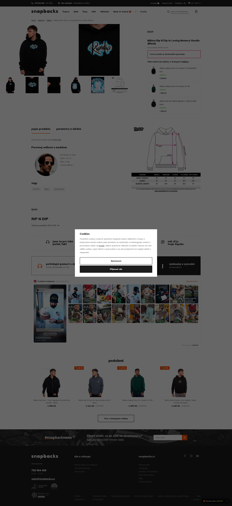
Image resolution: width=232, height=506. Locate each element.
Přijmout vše (116, 269)
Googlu (101, 245)
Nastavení (116, 261)
